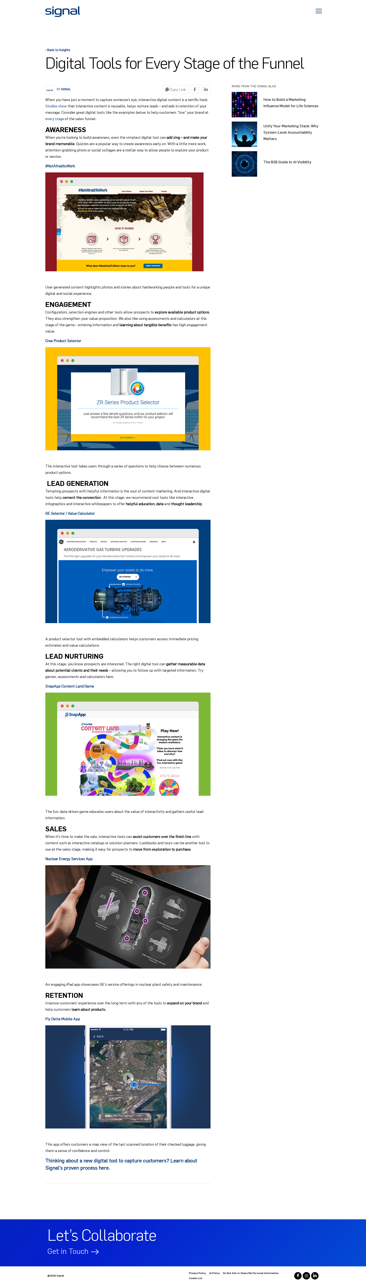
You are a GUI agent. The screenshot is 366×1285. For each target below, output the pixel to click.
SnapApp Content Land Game (69, 686)
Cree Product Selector (63, 340)
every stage (54, 118)
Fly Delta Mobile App (62, 1019)
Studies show (56, 106)
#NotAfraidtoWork (60, 166)
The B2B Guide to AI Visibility (287, 162)
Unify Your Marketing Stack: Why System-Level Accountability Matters (290, 132)
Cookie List (195, 1278)
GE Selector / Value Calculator (70, 513)
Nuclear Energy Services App (69, 859)
